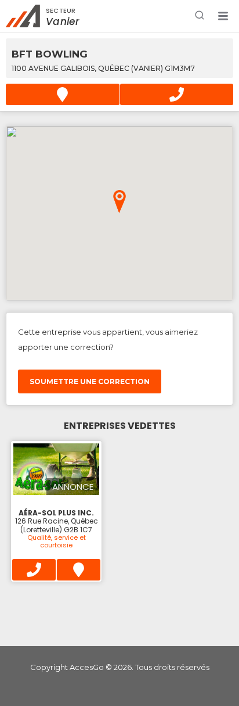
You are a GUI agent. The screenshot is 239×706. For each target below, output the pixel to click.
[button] (222, 16)
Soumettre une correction (90, 381)
